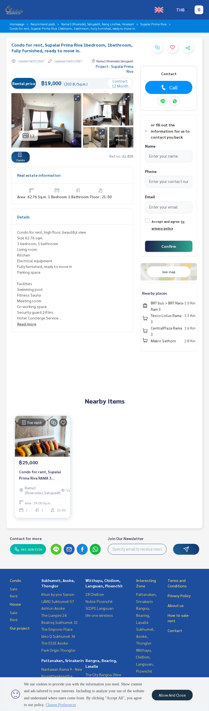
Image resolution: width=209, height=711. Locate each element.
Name (150, 146)
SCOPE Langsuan (99, 608)
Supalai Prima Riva (153, 24)
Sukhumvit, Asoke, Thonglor (145, 636)
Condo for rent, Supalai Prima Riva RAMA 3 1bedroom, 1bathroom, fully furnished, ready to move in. (40, 475)
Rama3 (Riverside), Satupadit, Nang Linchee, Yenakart (97, 24)
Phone (150, 171)
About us (176, 605)
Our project (20, 627)
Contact (175, 630)
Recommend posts (42, 24)
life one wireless (99, 615)
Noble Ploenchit (99, 601)
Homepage (17, 24)
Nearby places (154, 293)
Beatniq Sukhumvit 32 (59, 622)
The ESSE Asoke (54, 642)
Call (173, 87)
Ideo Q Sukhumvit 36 (58, 636)
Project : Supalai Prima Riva (114, 69)
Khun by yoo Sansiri (57, 594)
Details (23, 216)
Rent (14, 595)
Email (150, 196)
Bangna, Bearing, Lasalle (143, 615)
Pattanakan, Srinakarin (62, 660)
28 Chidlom (94, 594)
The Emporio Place (57, 629)
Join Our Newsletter (126, 538)
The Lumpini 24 (54, 615)
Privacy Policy (179, 595)
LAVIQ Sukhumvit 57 (57, 601)
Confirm (168, 246)
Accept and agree (166, 221)
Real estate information (38, 175)
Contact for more (26, 538)
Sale (13, 588)
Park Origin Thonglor (58, 650)
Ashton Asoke (53, 608)
